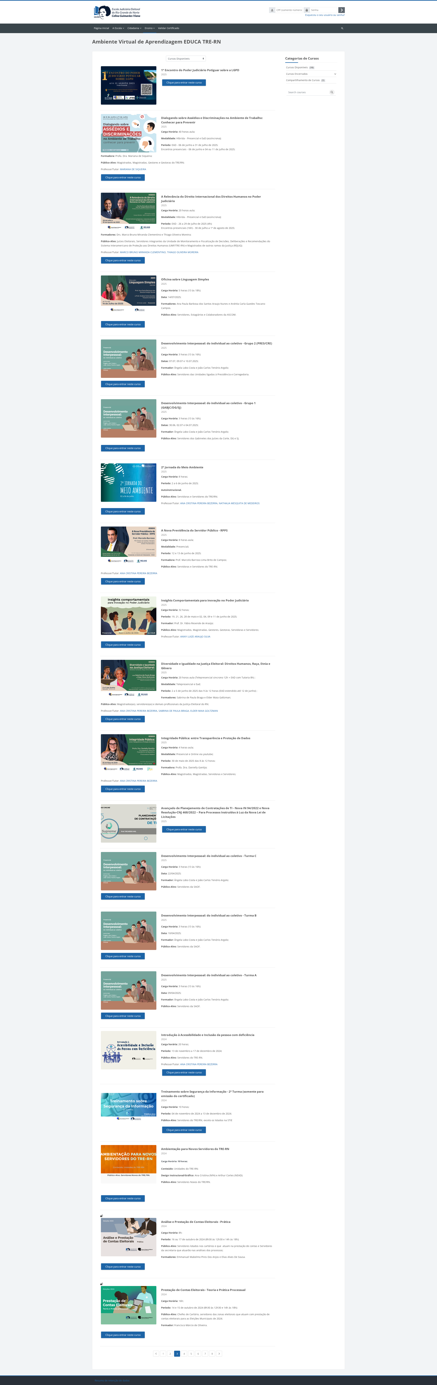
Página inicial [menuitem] (101, 28)
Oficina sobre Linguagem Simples (185, 279)
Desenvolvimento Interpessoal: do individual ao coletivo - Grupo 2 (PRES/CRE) (216, 343)
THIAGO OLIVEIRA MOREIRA (182, 252)
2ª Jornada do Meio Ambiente (182, 467)
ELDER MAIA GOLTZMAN (204, 710)
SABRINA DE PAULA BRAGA (174, 710)
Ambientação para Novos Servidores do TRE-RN (195, 1149)
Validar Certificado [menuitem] (168, 28)
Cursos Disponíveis (297, 67)
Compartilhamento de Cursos (303, 80)
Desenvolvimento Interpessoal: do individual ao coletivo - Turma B (208, 915)
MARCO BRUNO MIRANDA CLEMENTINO (143, 252)
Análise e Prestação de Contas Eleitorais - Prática (195, 1222)
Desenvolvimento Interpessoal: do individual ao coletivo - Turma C (208, 856)
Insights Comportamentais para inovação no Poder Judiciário (205, 600)
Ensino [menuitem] (148, 28)
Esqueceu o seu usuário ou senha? (325, 15)
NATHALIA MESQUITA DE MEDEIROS (239, 503)
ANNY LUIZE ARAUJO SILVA (195, 636)
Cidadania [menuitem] (133, 28)
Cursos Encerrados (297, 73)
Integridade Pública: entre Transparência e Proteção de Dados (205, 738)
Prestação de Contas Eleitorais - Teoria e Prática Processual (203, 1290)
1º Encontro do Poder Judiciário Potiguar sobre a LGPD (200, 70)
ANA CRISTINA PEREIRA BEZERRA (198, 503)
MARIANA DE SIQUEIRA (133, 169)
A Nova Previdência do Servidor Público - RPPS (194, 530)
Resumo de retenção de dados (112, 1380)
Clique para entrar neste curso (184, 82)
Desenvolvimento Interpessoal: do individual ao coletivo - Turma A (209, 975)
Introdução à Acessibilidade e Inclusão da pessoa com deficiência (207, 1035)
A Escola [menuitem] (117, 28)
